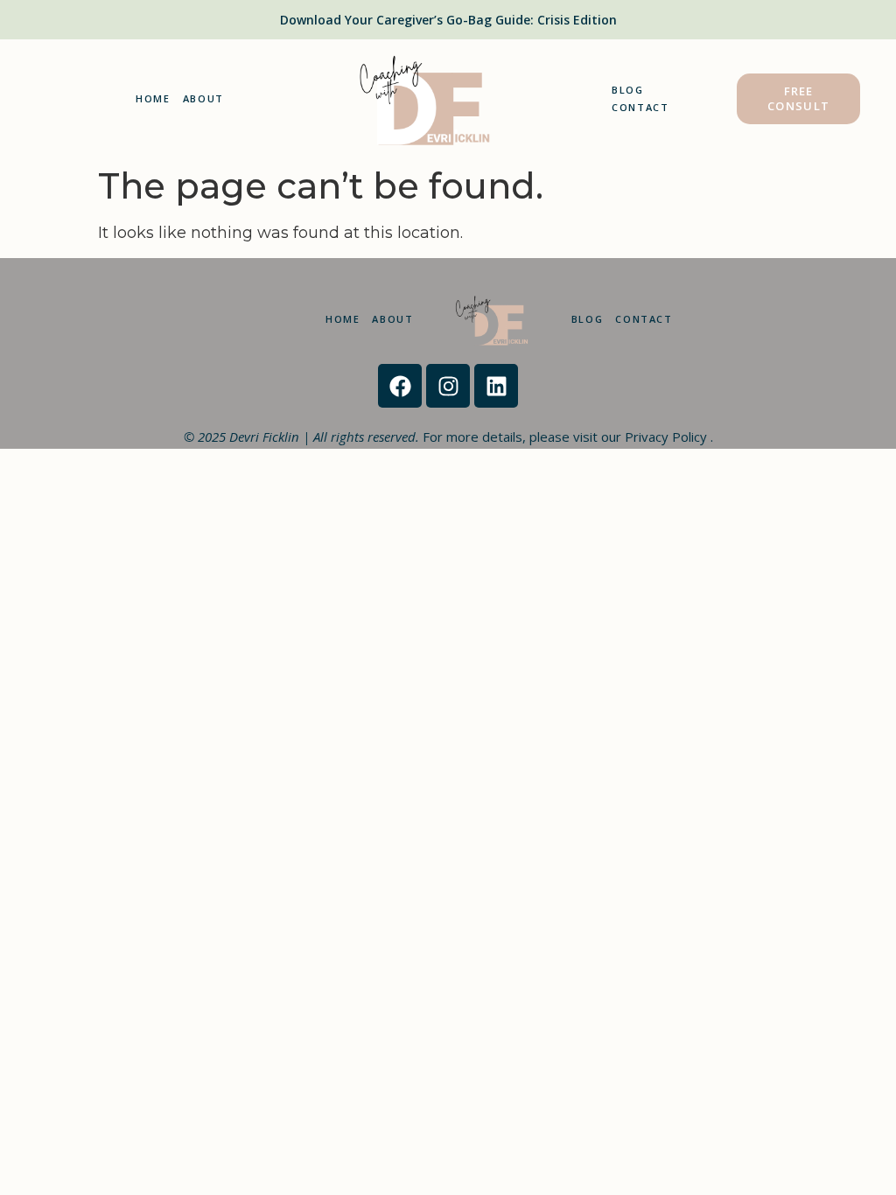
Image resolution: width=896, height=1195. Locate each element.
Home (153, 98)
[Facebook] (400, 386)
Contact (640, 107)
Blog (628, 89)
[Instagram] (448, 386)
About (203, 98)
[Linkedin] (496, 386)
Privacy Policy (667, 436)
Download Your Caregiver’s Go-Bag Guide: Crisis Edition (448, 19)
